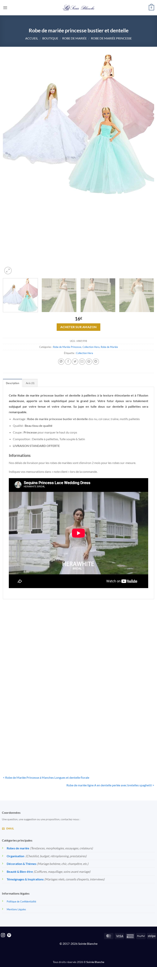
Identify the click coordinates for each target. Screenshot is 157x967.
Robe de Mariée (74, 38)
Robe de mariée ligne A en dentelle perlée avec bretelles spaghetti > (110, 785)
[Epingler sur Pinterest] (89, 361)
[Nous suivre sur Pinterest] (9, 935)
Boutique (50, 38)
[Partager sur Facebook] (68, 361)
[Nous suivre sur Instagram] (3, 935)
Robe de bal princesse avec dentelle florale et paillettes (130, 671)
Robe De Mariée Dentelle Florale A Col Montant (26, 671)
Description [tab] (12, 383)
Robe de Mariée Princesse (111, 38)
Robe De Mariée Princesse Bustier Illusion (27, 744)
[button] (5, 7)
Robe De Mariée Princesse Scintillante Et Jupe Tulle (78, 671)
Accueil (31, 38)
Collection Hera (91, 346)
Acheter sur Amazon (78, 327)
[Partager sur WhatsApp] (61, 361)
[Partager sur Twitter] (75, 361)
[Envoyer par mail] (82, 361)
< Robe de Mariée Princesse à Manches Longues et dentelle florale (46, 777)
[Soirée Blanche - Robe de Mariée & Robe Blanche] (78, 7)
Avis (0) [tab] (30, 383)
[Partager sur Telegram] (96, 361)
